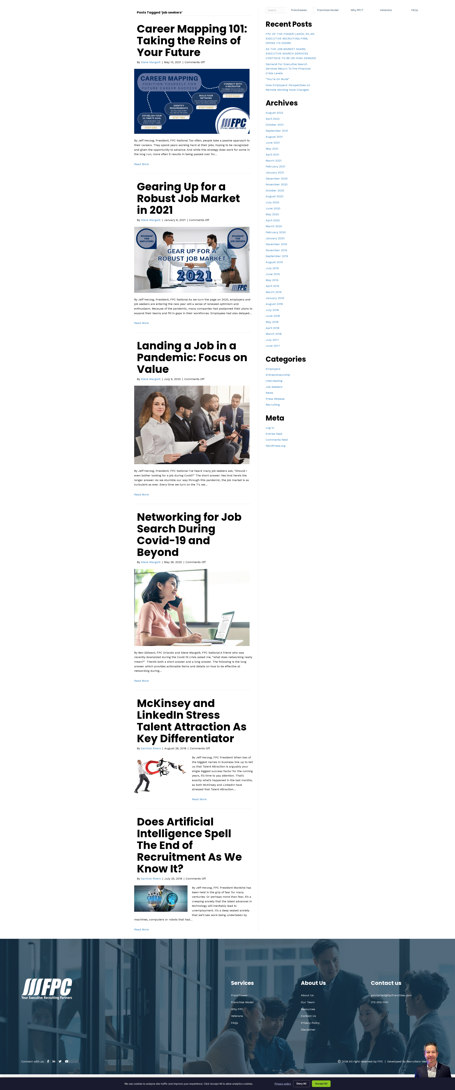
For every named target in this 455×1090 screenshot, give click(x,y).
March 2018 (274, 334)
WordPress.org (275, 445)
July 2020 (272, 202)
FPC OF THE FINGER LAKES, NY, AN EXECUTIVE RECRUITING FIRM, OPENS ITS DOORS (290, 38)
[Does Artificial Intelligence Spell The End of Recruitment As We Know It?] (161, 898)
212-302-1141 (379, 1002)
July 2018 (272, 310)
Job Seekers (274, 387)
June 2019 (273, 274)
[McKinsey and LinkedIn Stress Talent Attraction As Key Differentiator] (161, 774)
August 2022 (274, 112)
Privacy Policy (310, 1023)
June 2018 (273, 316)
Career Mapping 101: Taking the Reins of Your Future (192, 40)
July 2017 (272, 340)
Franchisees (239, 995)
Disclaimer (308, 1029)
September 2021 (277, 130)
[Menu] (432, 10)
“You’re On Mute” (277, 79)
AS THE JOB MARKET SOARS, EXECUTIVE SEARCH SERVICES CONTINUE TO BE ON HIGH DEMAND (291, 53)
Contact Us (308, 1016)
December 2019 (276, 244)
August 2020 (274, 196)
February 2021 (275, 166)
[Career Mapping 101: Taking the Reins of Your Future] (192, 101)
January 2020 (275, 238)
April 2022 (273, 118)
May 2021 (272, 148)
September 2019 (277, 256)
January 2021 (275, 172)
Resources (308, 1009)
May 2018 (272, 322)
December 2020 (277, 178)
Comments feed (277, 439)
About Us (307, 995)
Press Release (275, 398)
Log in (270, 427)
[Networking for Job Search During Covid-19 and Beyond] (192, 607)
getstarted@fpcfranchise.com (405, 18)
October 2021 (275, 124)
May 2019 (272, 280)
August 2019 (274, 262)
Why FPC (237, 1009)
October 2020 (275, 190)
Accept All (321, 1083)
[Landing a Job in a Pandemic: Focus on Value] (192, 424)
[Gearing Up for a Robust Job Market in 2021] (192, 259)
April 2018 (272, 328)
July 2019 (272, 268)
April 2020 (273, 220)
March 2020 (274, 226)
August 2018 (274, 304)
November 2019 (276, 250)
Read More (141, 164)
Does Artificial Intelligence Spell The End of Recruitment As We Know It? (189, 845)
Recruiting (273, 404)
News (269, 392)
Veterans (237, 1016)
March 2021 (274, 160)
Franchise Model (242, 1002)
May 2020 (272, 214)
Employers (273, 369)
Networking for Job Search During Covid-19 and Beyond (189, 535)
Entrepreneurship (278, 374)
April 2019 (272, 286)
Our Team (308, 1002)
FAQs (234, 1023)
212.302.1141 (362, 18)
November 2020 (277, 184)
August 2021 (274, 136)
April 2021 (272, 154)
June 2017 (273, 345)
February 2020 (276, 232)
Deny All (301, 1083)
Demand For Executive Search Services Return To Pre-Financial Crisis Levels (288, 68)
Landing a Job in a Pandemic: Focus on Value (192, 357)
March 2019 (274, 292)
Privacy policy (283, 1083)
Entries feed (274, 434)
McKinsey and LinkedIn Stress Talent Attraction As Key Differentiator (192, 721)
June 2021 (273, 142)
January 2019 (275, 298)
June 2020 (273, 208)
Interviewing (274, 380)
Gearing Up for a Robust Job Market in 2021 (188, 198)
